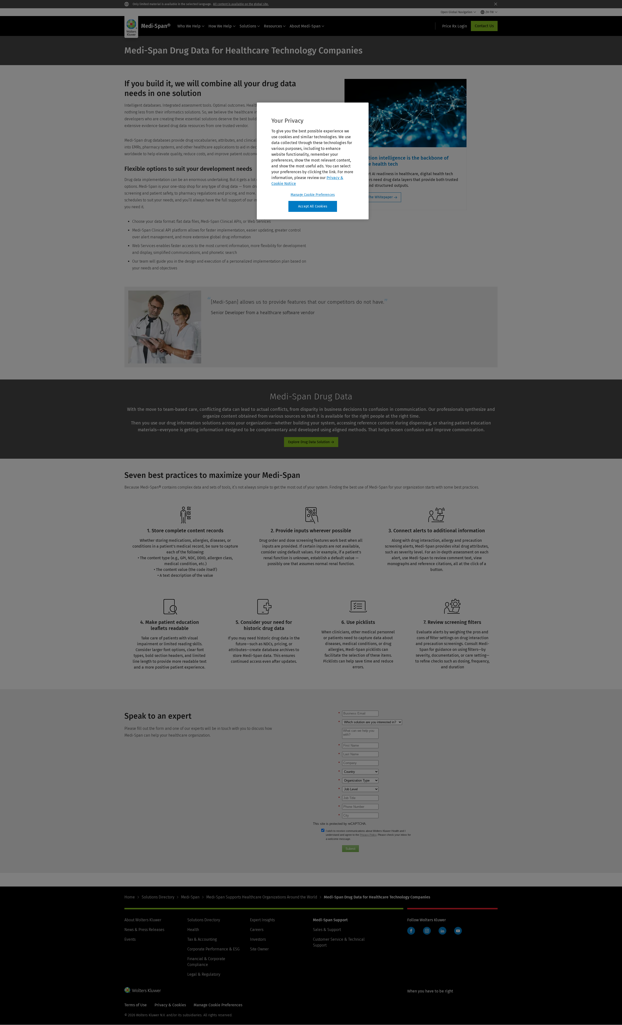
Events (130, 939)
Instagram (427, 931)
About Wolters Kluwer (142, 920)
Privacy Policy (368, 834)
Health (193, 929)
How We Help (220, 26)
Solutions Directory (158, 897)
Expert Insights (262, 920)
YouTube (458, 931)
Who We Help (189, 26)
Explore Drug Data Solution (309, 442)
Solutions (248, 26)
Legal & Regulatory (203, 974)
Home (129, 897)
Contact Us (484, 26)
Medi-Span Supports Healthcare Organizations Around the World (261, 897)
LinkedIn (442, 931)
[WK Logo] (142, 990)
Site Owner (259, 949)
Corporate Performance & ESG (213, 949)
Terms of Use (135, 1005)
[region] (313, 161)
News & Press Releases (144, 929)
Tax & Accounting (202, 939)
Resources (273, 26)
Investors (258, 939)
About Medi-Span (305, 26)
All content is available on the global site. (241, 4)
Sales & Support (327, 929)
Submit (350, 849)
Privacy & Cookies (170, 1005)
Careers (256, 929)
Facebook (411, 931)
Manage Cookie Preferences (313, 195)
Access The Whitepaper (374, 197)
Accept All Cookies (312, 206)
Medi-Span (190, 897)
